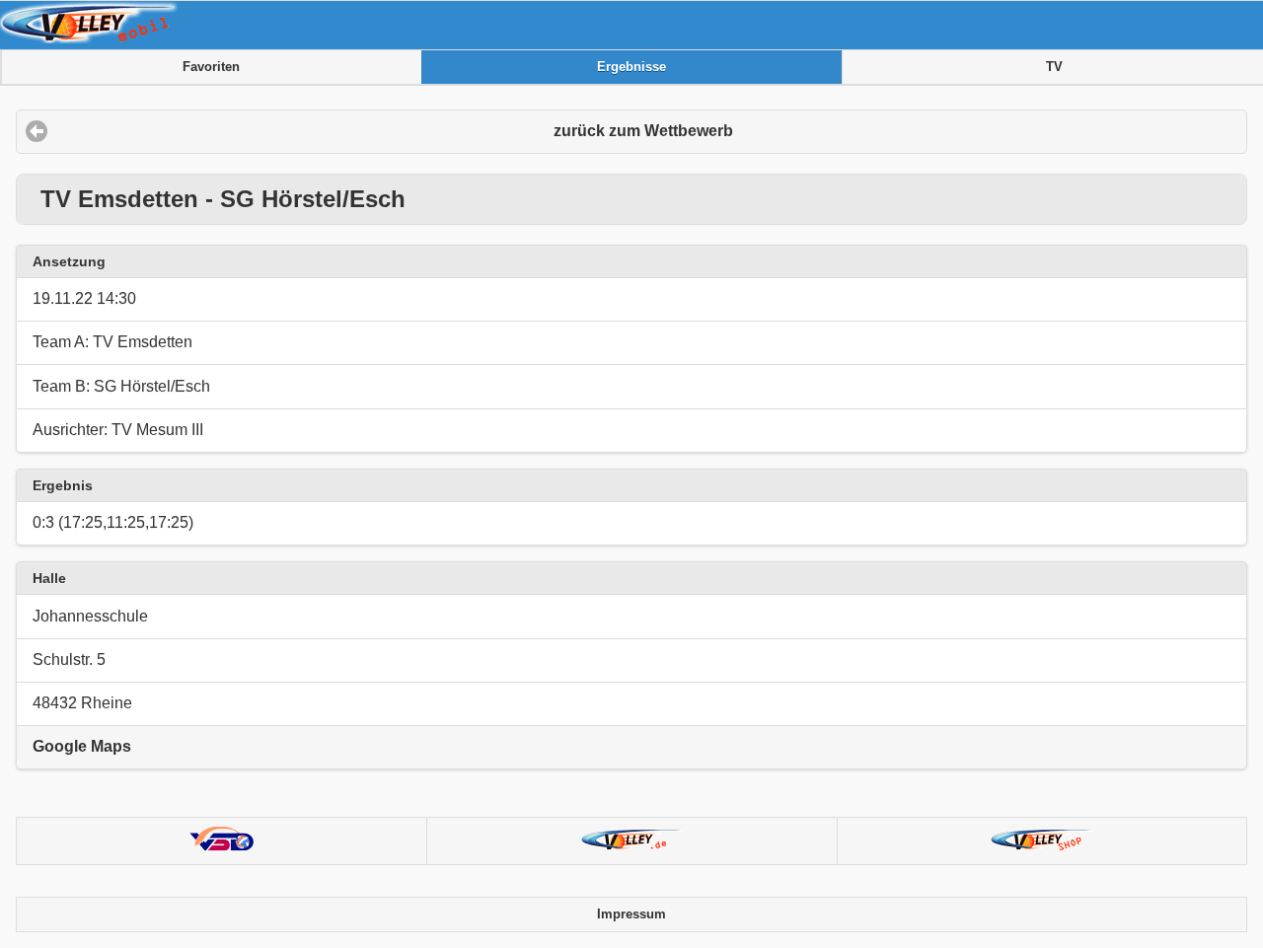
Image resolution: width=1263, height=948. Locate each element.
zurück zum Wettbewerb (643, 130)
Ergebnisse (631, 67)
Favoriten (211, 67)
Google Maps (82, 746)
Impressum (631, 914)
